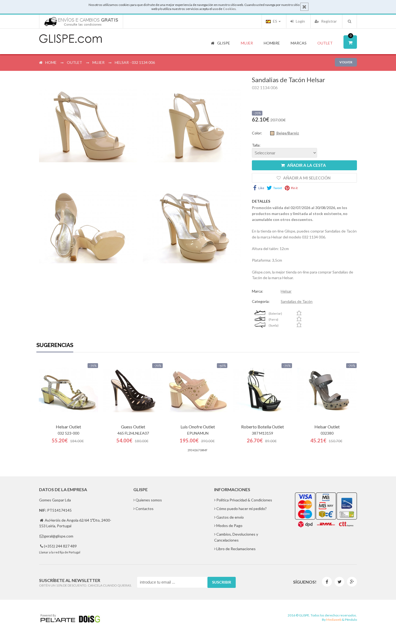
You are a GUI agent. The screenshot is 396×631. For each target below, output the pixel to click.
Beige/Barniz (287, 133)
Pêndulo (351, 620)
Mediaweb (333, 620)
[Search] (349, 21)
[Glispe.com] (71, 38)
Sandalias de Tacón (296, 301)
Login (300, 21)
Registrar (328, 21)
